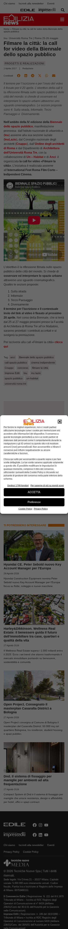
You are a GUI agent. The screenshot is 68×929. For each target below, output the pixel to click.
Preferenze (34, 502)
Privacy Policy (41, 509)
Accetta (34, 492)
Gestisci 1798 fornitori (18, 485)
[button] (59, 421)
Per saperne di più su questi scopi (47, 485)
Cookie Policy (25, 509)
